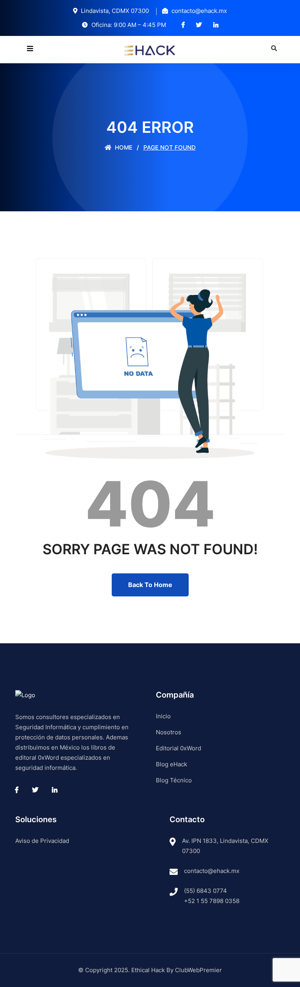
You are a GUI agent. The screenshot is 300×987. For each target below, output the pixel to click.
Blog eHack (171, 764)
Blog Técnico (174, 780)
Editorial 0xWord (178, 748)
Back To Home (150, 585)
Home (122, 147)
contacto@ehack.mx (211, 871)
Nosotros (168, 732)
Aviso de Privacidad (42, 840)
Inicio (163, 716)
